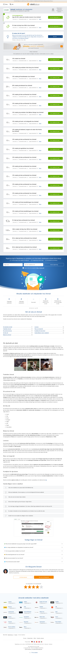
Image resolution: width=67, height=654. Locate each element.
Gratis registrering (54, 264)
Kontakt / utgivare (40, 638)
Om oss (24, 638)
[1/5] (26, 587)
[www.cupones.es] (36, 641)
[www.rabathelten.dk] (39, 641)
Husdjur (15, 634)
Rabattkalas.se (10, 634)
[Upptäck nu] (61, 46)
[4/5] (37, 587)
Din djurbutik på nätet (7, 327)
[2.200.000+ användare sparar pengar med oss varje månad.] (33, 46)
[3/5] (33, 587)
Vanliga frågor (30, 638)
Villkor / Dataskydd (40, 268)
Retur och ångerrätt (39, 329)
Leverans (37, 327)
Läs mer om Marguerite (44, 577)
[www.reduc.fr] (34, 641)
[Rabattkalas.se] (33, 4)
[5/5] (41, 587)
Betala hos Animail (7, 334)
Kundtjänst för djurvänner (40, 330)
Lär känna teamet (23, 577)
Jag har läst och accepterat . (34, 268)
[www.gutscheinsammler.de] (32, 641)
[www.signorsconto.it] (41, 641)
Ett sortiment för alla (7, 330)
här (46, 480)
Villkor (35, 638)
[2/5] (30, 587)
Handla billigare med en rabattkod (42, 332)
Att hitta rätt (5, 332)
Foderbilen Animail (7, 329)
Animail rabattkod (21, 634)
